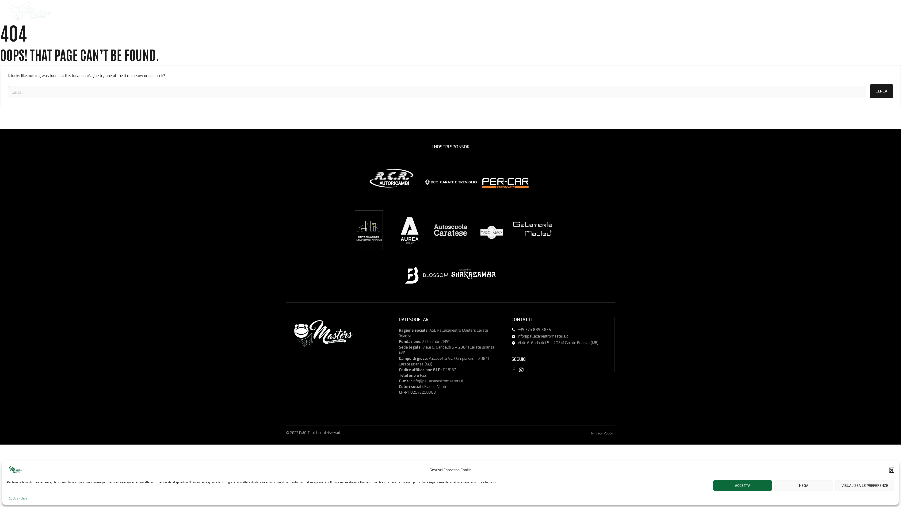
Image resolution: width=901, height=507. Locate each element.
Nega (803, 485)
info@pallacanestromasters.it (438, 381)
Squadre (770, 11)
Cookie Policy (18, 498)
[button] (891, 470)
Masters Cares (842, 11)
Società (751, 11)
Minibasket (793, 11)
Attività (816, 11)
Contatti (869, 11)
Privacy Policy (602, 433)
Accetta (742, 485)
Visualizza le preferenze (864, 485)
